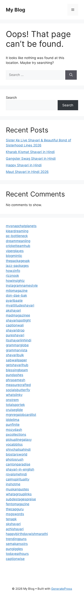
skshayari (13, 524)
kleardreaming (17, 231)
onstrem (12, 400)
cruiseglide (14, 410)
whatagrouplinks (19, 494)
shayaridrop (15, 330)
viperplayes (15, 251)
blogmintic (14, 256)
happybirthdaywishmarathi (27, 534)
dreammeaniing (18, 241)
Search (11, 98)
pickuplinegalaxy (19, 440)
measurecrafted (18, 385)
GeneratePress (61, 589)
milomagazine (17, 291)
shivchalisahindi (18, 449)
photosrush (14, 459)
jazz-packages (17, 266)
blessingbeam (17, 370)
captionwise (15, 559)
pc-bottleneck (17, 236)
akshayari (13, 310)
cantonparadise (18, 464)
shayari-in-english (20, 469)
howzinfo (13, 271)
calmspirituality (17, 479)
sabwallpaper (16, 360)
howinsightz (15, 281)
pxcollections (16, 434)
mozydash (14, 430)
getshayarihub (17, 365)
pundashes (14, 375)
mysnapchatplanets (21, 226)
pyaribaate (14, 300)
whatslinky (14, 395)
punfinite (13, 425)
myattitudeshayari (20, 305)
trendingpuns (16, 539)
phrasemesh (15, 380)
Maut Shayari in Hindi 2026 (27, 172)
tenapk (11, 519)
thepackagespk (18, 261)
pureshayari (15, 335)
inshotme (13, 484)
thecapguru (15, 509)
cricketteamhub (18, 246)
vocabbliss (14, 444)
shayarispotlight (18, 320)
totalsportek (15, 405)
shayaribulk (15, 355)
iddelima (12, 420)
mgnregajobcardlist (21, 415)
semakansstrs (17, 544)
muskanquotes (17, 489)
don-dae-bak (16, 295)
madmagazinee (18, 315)
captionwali (15, 325)
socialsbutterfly (18, 390)
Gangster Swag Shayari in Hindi (31, 158)
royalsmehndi (16, 474)
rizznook (12, 276)
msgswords (15, 514)
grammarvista (16, 350)
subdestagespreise (21, 499)
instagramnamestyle (22, 285)
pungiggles (14, 549)
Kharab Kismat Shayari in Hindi (30, 152)
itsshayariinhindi (18, 340)
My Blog (15, 10)
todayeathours (17, 554)
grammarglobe (17, 345)
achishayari (15, 529)
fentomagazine (17, 504)
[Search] (71, 75)
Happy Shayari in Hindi (24, 165)
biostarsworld (16, 454)
